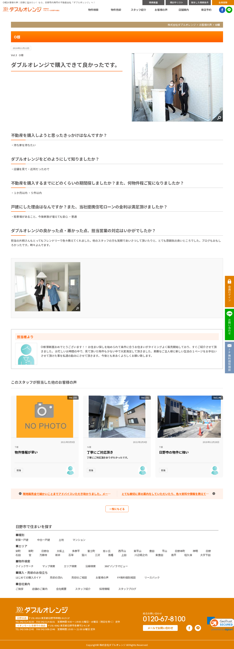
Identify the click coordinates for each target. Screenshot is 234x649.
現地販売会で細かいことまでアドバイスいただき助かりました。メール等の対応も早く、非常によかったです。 (70, 493)
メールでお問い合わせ (160, 628)
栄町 (18, 551)
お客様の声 (161, 9)
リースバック (152, 577)
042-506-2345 (27, 629)
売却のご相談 (79, 577)
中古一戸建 (43, 540)
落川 (84, 555)
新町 (30, 551)
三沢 (97, 555)
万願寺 (43, 555)
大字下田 (205, 555)
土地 (61, 540)
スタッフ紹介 (138, 9)
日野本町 (180, 551)
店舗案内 (184, 9)
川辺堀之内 (141, 555)
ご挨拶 (19, 589)
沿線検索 (90, 566)
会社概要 (61, 589)
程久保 (188, 555)
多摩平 (76, 551)
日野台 (45, 551)
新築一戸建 (22, 540)
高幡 (110, 555)
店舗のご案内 (39, 589)
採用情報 (104, 589)
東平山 (137, 551)
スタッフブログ (127, 589)
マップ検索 (48, 566)
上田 (123, 555)
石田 (18, 555)
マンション (79, 540)
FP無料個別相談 (126, 577)
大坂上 (60, 551)
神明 (195, 551)
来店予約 (206, 9)
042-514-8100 (27, 621)
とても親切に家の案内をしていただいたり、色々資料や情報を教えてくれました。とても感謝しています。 (169, 493)
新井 (57, 555)
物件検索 (93, 9)
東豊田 (159, 555)
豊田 (151, 551)
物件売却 (116, 9)
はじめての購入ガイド (28, 577)
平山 (164, 551)
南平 (173, 555)
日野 (208, 551)
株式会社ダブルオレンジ (182, 25)
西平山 (122, 551)
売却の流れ (56, 577)
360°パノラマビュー (116, 566)
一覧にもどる (117, 509)
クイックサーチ (24, 566)
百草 (70, 555)
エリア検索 (70, 566)
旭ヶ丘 (107, 551)
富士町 (91, 551)
